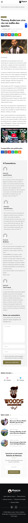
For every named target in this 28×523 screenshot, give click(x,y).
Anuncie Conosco (7, 499)
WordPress (21, 514)
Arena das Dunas (14, 440)
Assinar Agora (14, 472)
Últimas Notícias (21, 496)
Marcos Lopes (6, 29)
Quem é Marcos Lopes (9, 496)
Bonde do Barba (14, 418)
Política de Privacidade (20, 499)
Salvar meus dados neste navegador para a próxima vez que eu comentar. (14, 357)
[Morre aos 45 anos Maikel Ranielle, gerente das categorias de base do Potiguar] (4, 421)
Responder (5, 173)
